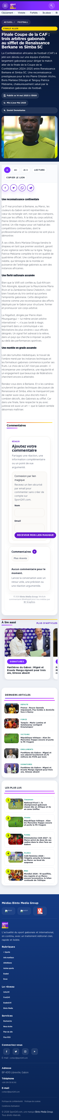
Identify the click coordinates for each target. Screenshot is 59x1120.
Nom (17, 505)
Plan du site (8, 1032)
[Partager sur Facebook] (5, 187)
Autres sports (8, 968)
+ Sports (6, 952)
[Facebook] (6, 1051)
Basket (6, 974)
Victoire (21, 13)
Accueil (8, 22)
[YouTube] (34, 1051)
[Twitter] (16, 1051)
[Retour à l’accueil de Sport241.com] (13, 6)
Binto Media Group (29, 596)
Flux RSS (7, 1037)
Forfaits (34, 13)
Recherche (7, 1021)
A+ (15, 170)
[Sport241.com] (5, 925)
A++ (25, 170)
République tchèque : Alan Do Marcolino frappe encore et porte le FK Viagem (37, 740)
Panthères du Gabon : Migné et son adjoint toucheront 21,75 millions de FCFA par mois (36, 755)
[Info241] (8, 911)
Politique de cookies (32, 1101)
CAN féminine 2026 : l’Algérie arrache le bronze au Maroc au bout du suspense (37, 859)
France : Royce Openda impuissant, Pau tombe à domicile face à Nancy (37, 710)
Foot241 (6, 997)
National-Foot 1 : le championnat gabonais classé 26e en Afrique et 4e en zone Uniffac (37, 806)
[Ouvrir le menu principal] (5, 6)
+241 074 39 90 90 (9, 1082)
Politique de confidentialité (12, 1101)
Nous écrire (7, 1026)
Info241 (6, 992)
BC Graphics (29, 602)
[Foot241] (24, 911)
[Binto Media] (40, 911)
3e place (47, 13)
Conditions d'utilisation (11, 1106)
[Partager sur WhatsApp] (22, 187)
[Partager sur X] (13, 187)
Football (23, 22)
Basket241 (7, 1003)
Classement (7, 13)
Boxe (5, 979)
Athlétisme (7, 963)
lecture (39, 170)
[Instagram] (25, 1051)
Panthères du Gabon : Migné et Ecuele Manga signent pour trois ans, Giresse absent (26, 670)
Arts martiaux (8, 958)
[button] (47, 631)
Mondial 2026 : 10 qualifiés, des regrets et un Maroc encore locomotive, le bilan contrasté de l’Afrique (37, 877)
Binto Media (8, 1008)
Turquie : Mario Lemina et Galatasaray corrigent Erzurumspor (33, 725)
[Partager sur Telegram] (30, 187)
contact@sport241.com (19, 1058)
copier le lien (15, 177)
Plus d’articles (46, 623)
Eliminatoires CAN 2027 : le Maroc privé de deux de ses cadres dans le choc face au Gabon (37, 841)
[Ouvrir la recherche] (52, 6)
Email (18, 520)
